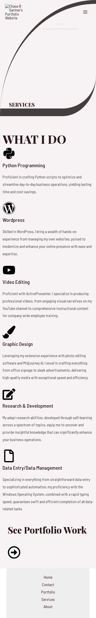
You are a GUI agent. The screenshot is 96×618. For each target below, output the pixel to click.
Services (48, 599)
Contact (48, 584)
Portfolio (48, 591)
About (48, 606)
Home (48, 577)
